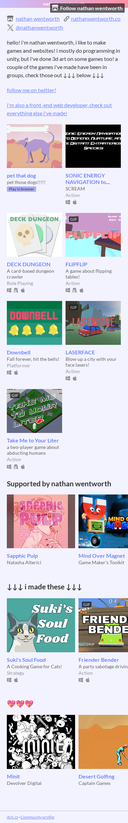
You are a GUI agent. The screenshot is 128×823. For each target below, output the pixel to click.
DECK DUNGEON (29, 264)
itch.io (12, 817)
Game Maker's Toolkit (101, 562)
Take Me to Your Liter (33, 440)
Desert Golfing (96, 776)
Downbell (18, 352)
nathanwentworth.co (95, 18)
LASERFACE (80, 352)
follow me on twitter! (31, 90)
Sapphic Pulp (22, 555)
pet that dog (21, 175)
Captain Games (95, 783)
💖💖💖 (20, 703)
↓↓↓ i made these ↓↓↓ (44, 586)
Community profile (37, 817)
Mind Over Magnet (102, 555)
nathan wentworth (38, 18)
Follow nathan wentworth (91, 8)
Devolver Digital (24, 783)
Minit (13, 776)
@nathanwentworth (39, 27)
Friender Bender (99, 659)
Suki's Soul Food (26, 659)
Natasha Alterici (24, 562)
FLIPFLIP (76, 264)
